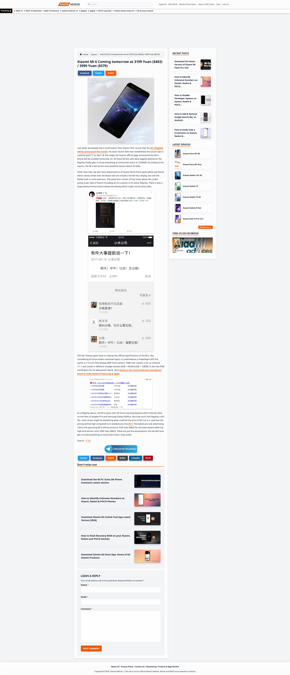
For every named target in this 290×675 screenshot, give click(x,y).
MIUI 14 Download (33, 11)
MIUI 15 (19, 11)
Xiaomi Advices (116, 671)
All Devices (204, 227)
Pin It (148, 458)
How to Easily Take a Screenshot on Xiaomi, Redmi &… (185, 132)
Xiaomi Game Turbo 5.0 (124, 11)
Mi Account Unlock (145, 11)
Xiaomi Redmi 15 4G (192, 197)
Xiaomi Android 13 (70, 11)
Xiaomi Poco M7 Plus (192, 164)
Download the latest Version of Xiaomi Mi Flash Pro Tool (184, 64)
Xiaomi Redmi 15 (190, 186)
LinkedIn (135, 458)
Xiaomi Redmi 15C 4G (192, 175)
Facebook (97, 458)
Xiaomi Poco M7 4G (191, 153)
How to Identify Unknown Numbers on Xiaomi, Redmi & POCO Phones (102, 500)
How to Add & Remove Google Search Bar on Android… (185, 117)
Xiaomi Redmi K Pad (192, 208)
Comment (87, 609)
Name (85, 585)
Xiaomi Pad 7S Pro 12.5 (193, 219)
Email (84, 597)
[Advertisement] (145, 30)
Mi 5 (130, 423)
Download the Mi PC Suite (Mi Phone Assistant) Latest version (101, 481)
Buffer (123, 458)
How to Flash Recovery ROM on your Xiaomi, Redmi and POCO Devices (105, 537)
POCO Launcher (105, 11)
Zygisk (92, 11)
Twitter (83, 458)
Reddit (111, 458)
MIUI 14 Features (51, 11)
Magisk (84, 11)
